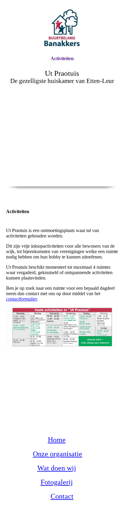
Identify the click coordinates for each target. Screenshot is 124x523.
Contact (62, 496)
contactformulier (21, 298)
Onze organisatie (57, 454)
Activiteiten (62, 58)
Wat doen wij (56, 468)
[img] (62, 28)
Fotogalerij (57, 482)
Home (57, 440)
